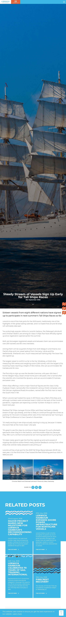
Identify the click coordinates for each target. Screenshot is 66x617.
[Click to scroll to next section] (33, 303)
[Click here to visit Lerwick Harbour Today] (64, 313)
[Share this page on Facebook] (32, 487)
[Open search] (64, 304)
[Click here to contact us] (64, 308)
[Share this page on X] (36, 487)
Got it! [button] (61, 613)
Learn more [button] (17, 614)
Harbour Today (15, 2)
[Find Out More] (19, 532)
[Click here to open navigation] (64, 2)
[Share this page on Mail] (40, 487)
